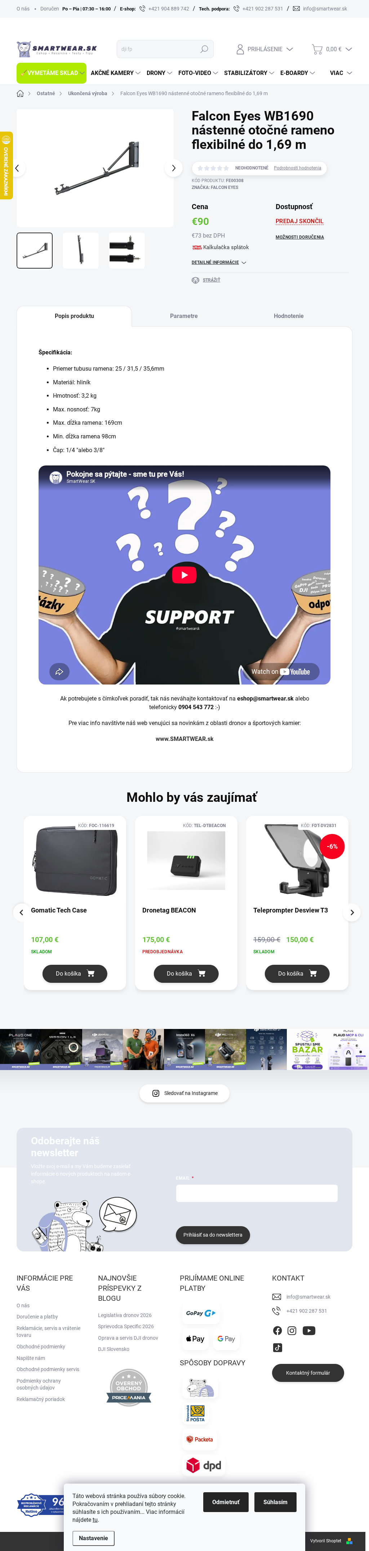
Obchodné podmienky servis (48, 1369)
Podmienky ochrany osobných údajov (39, 1384)
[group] (79, 908)
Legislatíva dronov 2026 (125, 1315)
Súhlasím (275, 1502)
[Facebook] (277, 1329)
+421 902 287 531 (306, 1311)
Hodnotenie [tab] (289, 316)
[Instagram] (291, 1329)
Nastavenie (93, 1538)
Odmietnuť (226, 1502)
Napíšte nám (31, 1358)
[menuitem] (51, 73)
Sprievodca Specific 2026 (126, 1326)
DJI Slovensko (113, 1349)
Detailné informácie (215, 262)
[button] (75, 974)
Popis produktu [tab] (74, 316)
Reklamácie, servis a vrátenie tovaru (48, 1331)
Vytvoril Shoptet (325, 1540)
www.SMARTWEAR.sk (185, 738)
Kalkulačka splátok (226, 247)
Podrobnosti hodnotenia (297, 168)
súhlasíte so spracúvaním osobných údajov (263, 1213)
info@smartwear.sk (308, 1297)
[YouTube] (309, 1329)
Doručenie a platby (37, 1317)
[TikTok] (277, 1346)
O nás (23, 9)
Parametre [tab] (184, 316)
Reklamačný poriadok (41, 1399)
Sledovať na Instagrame (191, 1093)
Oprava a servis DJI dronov (128, 1338)
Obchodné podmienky (41, 1346)
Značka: (215, 187)
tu (95, 1519)
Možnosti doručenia (300, 237)
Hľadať (204, 49)
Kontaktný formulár (308, 1373)
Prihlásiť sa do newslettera (213, 1235)
